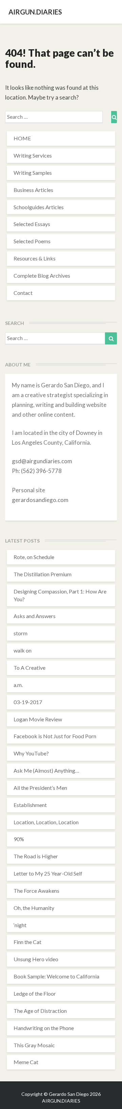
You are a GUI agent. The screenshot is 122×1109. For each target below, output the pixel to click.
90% (19, 839)
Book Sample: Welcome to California (56, 976)
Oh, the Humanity (34, 908)
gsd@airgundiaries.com (42, 461)
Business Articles (33, 190)
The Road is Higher (36, 856)
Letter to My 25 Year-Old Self (48, 873)
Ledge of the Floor (35, 993)
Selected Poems (32, 241)
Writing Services (33, 155)
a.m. (18, 685)
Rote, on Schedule (34, 557)
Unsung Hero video (36, 959)
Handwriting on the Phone (44, 1028)
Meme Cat (26, 1062)
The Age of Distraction (40, 1010)
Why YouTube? (31, 753)
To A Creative (29, 667)
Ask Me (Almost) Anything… (46, 770)
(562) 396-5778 (41, 470)
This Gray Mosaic (34, 1045)
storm (20, 633)
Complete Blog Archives (42, 275)
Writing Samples (33, 172)
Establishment (30, 805)
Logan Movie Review (38, 719)
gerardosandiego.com (40, 499)
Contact (23, 292)
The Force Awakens (36, 890)
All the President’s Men (40, 787)
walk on (23, 650)
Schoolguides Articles (39, 207)
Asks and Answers (35, 616)
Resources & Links (35, 258)
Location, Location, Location (46, 822)
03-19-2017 (28, 702)
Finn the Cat (27, 942)
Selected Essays (32, 224)
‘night (20, 925)
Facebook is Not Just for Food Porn (55, 736)
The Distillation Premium (43, 574)
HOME (22, 138)
